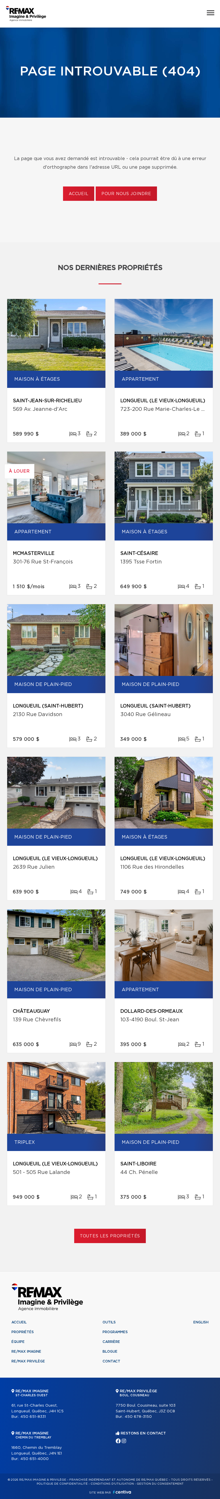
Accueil (79, 194)
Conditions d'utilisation (112, 1483)
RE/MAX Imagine (26, 1351)
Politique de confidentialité (62, 1483)
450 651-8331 (33, 1417)
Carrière (111, 1342)
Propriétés (22, 1332)
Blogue (110, 1351)
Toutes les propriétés (110, 1236)
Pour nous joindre (126, 194)
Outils (109, 1322)
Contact (111, 1361)
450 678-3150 (138, 1417)
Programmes (115, 1332)
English (201, 1322)
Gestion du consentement (160, 1483)
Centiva (122, 1492)
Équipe (18, 1342)
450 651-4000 (34, 1459)
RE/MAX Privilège (28, 1361)
